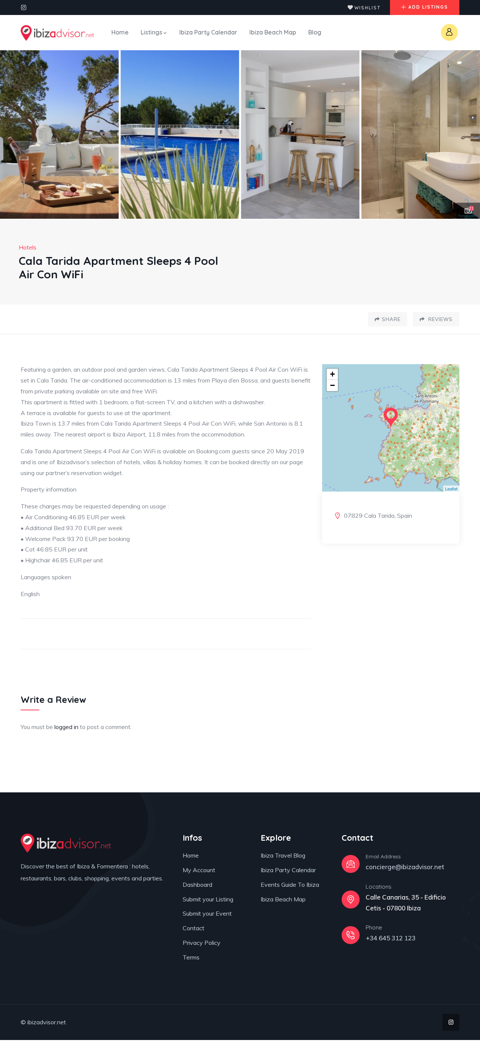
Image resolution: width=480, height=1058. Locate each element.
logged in (66, 727)
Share (391, 319)
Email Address (383, 856)
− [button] (332, 385)
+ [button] (332, 374)
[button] (466, 134)
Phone (374, 927)
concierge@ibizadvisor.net (405, 867)
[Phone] (351, 935)
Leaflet (451, 489)
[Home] (57, 33)
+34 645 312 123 (391, 938)
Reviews (440, 319)
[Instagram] (24, 7)
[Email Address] (351, 864)
